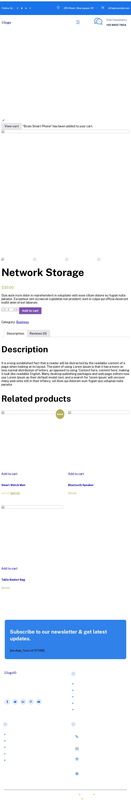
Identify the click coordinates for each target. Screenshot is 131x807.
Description (15, 333)
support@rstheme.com (96, 749)
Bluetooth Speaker (81, 485)
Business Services (18, 740)
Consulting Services (19, 747)
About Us (81, 683)
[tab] (15, 333)
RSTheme (42, 797)
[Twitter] (22, 8)
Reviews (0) (38, 333)
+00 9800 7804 (116, 24)
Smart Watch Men (13, 485)
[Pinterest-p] (30, 8)
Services (81, 690)
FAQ (78, 696)
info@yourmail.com (118, 8)
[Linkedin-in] (26, 8)
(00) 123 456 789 (93, 737)
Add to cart (30, 310)
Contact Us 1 (83, 709)
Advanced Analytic (19, 734)
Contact (90, 799)
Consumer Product (19, 753)
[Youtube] (39, 702)
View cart (11, 126)
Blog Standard (84, 702)
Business (22, 322)
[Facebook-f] (17, 8)
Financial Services (18, 759)
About (70, 795)
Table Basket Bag (13, 579)
